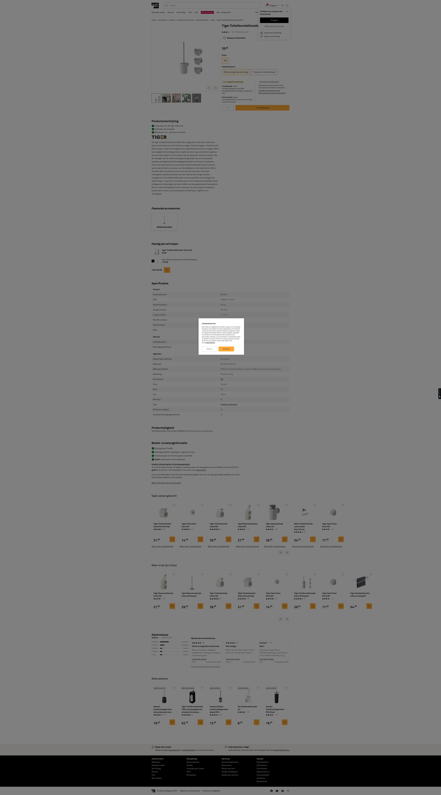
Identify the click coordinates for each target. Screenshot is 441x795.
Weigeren (209, 349)
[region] (221, 336)
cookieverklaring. (210, 342)
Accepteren (226, 349)
